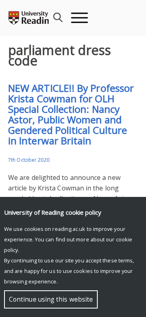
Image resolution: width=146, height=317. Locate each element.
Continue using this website (51, 299)
